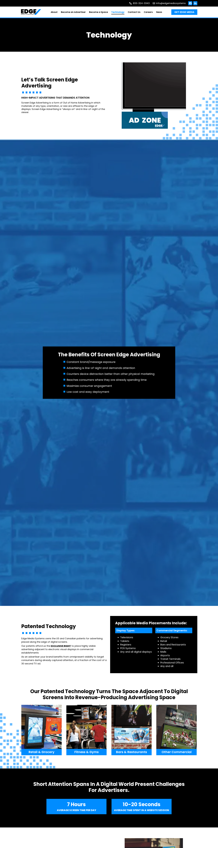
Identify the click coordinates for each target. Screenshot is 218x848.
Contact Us (134, 12)
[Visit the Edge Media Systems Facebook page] (190, 3)
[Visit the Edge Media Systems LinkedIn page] (195, 3)
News (159, 12)
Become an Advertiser (73, 12)
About (54, 12)
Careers (148, 12)
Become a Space (98, 12)
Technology (117, 12)
